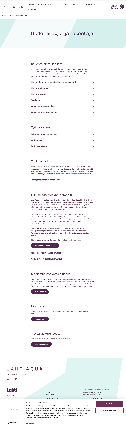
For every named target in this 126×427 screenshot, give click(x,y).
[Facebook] (8, 379)
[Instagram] (16, 379)
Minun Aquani (114, 7)
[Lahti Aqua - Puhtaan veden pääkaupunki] (12, 7)
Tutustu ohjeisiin (39, 292)
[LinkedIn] (12, 379)
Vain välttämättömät (109, 410)
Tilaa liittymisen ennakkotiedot (45, 246)
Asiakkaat (31, 4)
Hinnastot (40, 319)
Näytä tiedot (30, 423)
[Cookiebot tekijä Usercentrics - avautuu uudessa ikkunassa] (12, 423)
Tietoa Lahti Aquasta (72, 4)
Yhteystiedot (32, 9)
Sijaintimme (10, 395)
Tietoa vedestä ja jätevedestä (49, 4)
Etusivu (4, 15)
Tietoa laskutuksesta (41, 344)
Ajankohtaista (89, 4)
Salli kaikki (109, 404)
